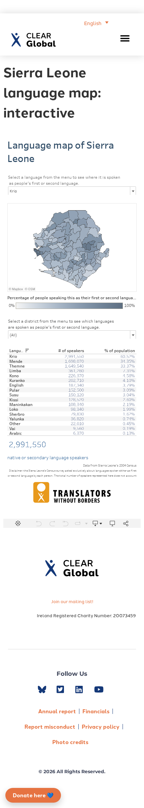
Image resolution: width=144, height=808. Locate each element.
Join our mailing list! (72, 601)
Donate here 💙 (33, 795)
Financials (96, 711)
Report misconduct (49, 726)
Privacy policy (101, 726)
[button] (125, 38)
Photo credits (70, 742)
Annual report (57, 711)
